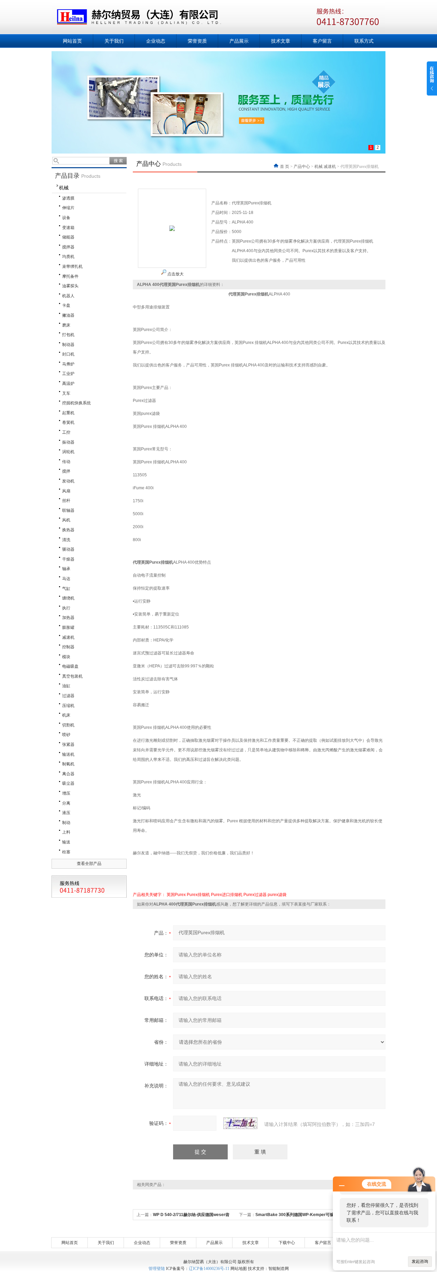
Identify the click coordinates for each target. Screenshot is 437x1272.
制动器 (68, 344)
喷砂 (66, 734)
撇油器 (68, 315)
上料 (66, 832)
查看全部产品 (89, 863)
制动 (66, 822)
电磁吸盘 (70, 666)
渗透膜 (68, 198)
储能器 (68, 237)
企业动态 (155, 41)
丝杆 (66, 500)
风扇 (66, 491)
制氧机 (68, 764)
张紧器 (68, 744)
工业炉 (68, 373)
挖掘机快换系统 (76, 403)
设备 (66, 217)
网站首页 (72, 41)
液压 (66, 812)
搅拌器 (68, 247)
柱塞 (66, 852)
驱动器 (68, 549)
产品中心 (302, 166)
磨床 (66, 325)
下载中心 (287, 1242)
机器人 (68, 295)
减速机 (68, 637)
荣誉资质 (197, 41)
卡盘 (66, 305)
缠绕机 (68, 598)
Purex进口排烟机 (226, 894)
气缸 (66, 588)
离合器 (68, 773)
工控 (66, 432)
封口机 (68, 354)
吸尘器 (68, 783)
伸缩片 (68, 207)
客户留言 (322, 41)
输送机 (68, 754)
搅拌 (66, 471)
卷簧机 (68, 422)
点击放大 (175, 274)
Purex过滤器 (255, 894)
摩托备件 (70, 276)
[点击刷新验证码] (240, 1123)
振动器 (68, 442)
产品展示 (239, 41)
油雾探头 (70, 286)
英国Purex (176, 894)
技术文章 (280, 41)
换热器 (68, 529)
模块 (66, 656)
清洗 (66, 539)
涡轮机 (68, 451)
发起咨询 (420, 1261)
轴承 (66, 568)
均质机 (68, 256)
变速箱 (68, 227)
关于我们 (114, 41)
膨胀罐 (68, 627)
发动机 (68, 481)
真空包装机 (72, 676)
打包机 (68, 334)
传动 (66, 461)
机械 (64, 187)
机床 (66, 715)
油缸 (66, 685)
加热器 (68, 617)
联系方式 (363, 41)
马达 (66, 578)
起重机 (68, 412)
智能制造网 (278, 1268)
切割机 (68, 725)
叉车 (66, 393)
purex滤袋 (277, 894)
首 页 (285, 166)
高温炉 (68, 383)
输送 (66, 842)
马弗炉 (68, 364)
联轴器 (68, 510)
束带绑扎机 (72, 266)
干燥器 (68, 559)
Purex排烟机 (198, 894)
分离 (66, 803)
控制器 (68, 647)
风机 (66, 520)
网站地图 (238, 1268)
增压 (66, 793)
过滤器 (68, 695)
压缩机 (68, 705)
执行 (66, 608)
